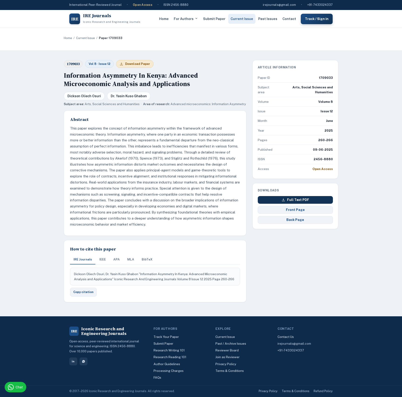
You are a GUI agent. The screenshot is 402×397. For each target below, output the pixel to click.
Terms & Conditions (229, 371)
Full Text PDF (298, 200)
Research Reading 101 (170, 357)
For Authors (184, 19)
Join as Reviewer (227, 357)
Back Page (295, 220)
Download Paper (137, 64)
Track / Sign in (316, 18)
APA (116, 259)
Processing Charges (169, 371)
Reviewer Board (227, 350)
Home (164, 19)
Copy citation (83, 292)
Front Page (295, 210)
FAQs (157, 377)
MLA (130, 259)
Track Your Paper (166, 337)
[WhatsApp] (83, 361)
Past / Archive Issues (230, 343)
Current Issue (242, 19)
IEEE (102, 259)
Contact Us (286, 337)
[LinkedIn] (73, 361)
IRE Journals (83, 259)
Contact (289, 19)
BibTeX (147, 259)
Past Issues (267, 19)
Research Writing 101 (169, 350)
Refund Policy (323, 391)
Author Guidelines (167, 364)
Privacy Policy (225, 364)
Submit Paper (214, 19)
